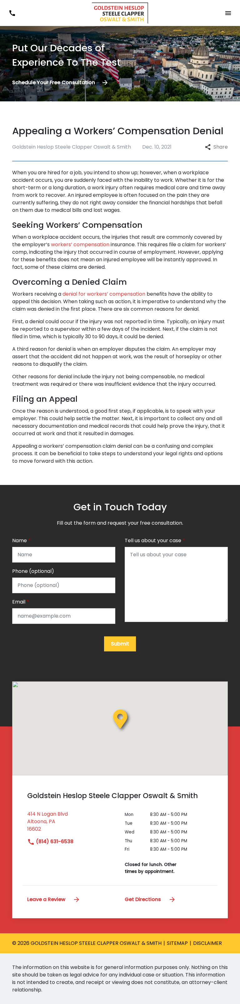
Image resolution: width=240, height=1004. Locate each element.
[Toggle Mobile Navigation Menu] (228, 13)
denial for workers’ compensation (103, 294)
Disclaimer (207, 943)
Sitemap (177, 943)
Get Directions (143, 899)
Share (220, 146)
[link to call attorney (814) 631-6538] (12, 13)
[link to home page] (120, 12)
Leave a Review (47, 899)
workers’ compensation (80, 244)
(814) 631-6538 (54, 841)
